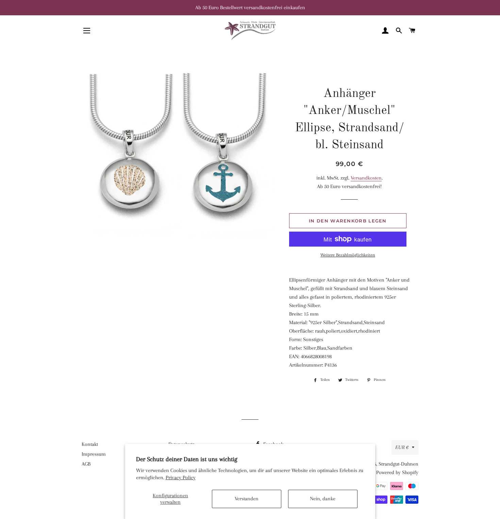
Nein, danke (322, 499)
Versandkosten (366, 178)
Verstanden (247, 499)
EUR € (402, 447)
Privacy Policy (181, 477)
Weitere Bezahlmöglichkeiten (347, 254)
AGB (86, 464)
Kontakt (90, 444)
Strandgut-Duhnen (398, 464)
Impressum (94, 454)
